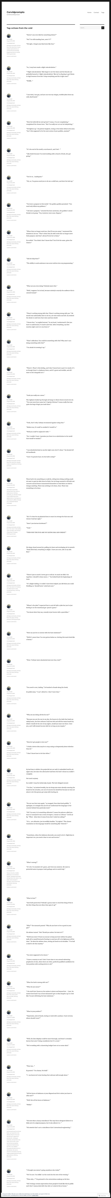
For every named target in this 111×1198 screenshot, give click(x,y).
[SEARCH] (102, 27)
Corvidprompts (15, 12)
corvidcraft (9, 39)
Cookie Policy (35, 1195)
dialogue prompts (11, 45)
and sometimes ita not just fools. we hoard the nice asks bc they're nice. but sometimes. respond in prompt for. (14, 1135)
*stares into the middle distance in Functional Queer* (13, 874)
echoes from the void (12, 491)
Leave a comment (11, 56)
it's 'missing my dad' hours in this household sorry (13, 588)
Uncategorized (11, 43)
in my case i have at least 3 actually (14, 879)
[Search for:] (90, 27)
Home (89, 12)
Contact (96, 12)
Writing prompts (11, 54)
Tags (102, 12)
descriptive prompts (12, 489)
